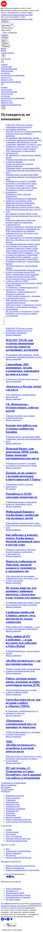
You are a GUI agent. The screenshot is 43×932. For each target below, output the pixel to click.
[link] (5, 42)
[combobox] (11, 925)
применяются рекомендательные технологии (21, 905)
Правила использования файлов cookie (17, 19)
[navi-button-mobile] (3, 56)
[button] (3, 48)
